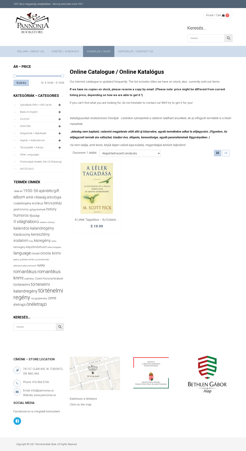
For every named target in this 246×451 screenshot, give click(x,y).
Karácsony (21, 234)
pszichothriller (42, 259)
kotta (54, 241)
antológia (54, 197)
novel (36, 253)
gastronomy (21, 209)
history (51, 209)
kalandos (21, 228)
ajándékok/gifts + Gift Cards (36, 104)
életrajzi (19, 305)
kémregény (19, 247)
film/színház (53, 203)
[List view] (226, 153)
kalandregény (42, 228)
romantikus (25, 271)
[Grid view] (217, 153)
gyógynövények (37, 209)
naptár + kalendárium (32, 140)
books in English (29, 111)
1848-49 (17, 191)
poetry (16, 259)
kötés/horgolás (54, 247)
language (22, 253)
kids (31, 241)
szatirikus (29, 278)
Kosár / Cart (213, 15)
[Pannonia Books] (32, 23)
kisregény (42, 240)
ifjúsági (34, 215)
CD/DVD (24, 119)
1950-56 (30, 190)
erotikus (37, 203)
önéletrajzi (37, 304)
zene (52, 298)
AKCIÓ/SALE (27, 168)
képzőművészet (36, 247)
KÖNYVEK (25, 126)
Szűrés (21, 83)
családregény (22, 203)
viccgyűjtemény (39, 298)
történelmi (21, 285)
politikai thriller (27, 259)
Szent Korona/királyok (49, 278)
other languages (29, 154)
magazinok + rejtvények (33, 133)
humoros (21, 215)
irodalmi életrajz (47, 222)
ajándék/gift (49, 191)
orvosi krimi (50, 253)
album (19, 197)
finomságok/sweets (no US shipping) (41, 161)
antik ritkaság (36, 197)
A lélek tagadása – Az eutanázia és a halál (104, 219)
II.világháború (26, 221)
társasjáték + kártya (31, 147)
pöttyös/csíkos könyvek (24, 265)
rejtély (41, 265)
